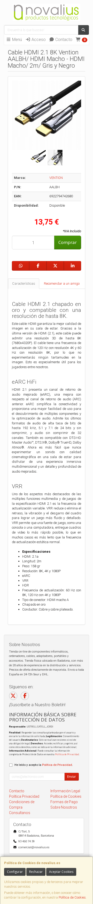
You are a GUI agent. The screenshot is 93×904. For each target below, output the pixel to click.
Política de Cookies (72, 897)
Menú (16, 39)
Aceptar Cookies (61, 872)
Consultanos (19, 813)
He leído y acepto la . (43, 765)
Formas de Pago (64, 802)
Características (23, 283)
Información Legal (65, 791)
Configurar (15, 872)
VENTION (56, 178)
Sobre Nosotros (63, 807)
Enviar (71, 776)
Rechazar (36, 872)
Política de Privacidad (67, 754)
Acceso (38, 39)
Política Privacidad (24, 796)
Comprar (67, 242)
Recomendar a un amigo (62, 283)
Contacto (63, 39)
